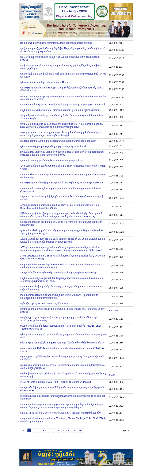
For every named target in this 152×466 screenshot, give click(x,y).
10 (74, 430)
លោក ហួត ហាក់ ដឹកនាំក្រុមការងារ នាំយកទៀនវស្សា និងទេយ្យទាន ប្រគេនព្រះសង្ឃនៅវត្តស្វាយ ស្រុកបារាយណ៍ (62, 104)
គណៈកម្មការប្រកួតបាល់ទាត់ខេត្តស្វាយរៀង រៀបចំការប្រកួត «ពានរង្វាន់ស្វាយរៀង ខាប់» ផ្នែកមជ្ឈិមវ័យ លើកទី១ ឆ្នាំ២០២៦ (62, 311)
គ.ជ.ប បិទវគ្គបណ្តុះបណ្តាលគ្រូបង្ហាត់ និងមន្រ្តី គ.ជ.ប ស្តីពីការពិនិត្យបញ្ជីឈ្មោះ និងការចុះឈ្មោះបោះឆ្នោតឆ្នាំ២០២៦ (60, 59)
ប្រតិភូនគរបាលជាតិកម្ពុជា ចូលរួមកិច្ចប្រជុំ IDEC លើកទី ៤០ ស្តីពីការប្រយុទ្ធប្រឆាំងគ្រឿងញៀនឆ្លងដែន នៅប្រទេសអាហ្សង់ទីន (61, 224)
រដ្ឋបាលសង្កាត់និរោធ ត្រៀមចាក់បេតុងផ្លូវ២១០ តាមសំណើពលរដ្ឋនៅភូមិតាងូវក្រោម (51, 160)
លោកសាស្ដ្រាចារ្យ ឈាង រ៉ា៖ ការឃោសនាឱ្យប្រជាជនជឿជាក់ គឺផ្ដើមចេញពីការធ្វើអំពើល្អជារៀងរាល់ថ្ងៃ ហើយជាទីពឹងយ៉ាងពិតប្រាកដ (61, 89)
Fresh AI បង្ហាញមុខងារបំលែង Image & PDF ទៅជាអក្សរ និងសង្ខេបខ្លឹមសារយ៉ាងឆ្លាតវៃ (55, 382)
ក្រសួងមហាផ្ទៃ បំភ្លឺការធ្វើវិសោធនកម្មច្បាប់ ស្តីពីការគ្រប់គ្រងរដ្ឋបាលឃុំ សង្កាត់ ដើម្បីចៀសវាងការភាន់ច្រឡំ (60, 110)
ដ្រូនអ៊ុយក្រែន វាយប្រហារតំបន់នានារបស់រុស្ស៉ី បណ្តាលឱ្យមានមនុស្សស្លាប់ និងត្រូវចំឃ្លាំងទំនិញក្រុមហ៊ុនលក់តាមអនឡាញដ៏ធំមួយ (60, 67)
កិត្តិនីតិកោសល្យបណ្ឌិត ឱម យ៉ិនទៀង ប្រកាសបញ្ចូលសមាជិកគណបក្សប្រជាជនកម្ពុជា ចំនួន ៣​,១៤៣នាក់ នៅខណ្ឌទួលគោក (62, 398)
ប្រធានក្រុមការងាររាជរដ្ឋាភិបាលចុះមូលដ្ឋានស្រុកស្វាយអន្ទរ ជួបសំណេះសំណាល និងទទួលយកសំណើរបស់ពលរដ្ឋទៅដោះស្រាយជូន (63, 176)
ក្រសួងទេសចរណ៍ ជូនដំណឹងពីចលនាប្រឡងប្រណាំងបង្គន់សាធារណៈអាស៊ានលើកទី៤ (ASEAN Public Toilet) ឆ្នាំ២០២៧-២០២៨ (60, 327)
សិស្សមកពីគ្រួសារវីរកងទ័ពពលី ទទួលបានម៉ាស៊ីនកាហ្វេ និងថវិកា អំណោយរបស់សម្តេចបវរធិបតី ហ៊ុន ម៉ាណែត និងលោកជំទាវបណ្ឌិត (62, 117)
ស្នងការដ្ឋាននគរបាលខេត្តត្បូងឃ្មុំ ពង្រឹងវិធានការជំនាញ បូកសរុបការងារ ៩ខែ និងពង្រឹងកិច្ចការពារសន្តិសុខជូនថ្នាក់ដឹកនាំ (63, 336)
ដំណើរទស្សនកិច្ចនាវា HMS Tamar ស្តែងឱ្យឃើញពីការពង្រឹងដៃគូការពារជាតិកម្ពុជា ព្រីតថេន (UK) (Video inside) (62, 350)
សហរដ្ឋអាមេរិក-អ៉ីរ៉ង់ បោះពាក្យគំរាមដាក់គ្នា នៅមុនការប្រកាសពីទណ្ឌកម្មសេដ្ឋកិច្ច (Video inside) (58, 272)
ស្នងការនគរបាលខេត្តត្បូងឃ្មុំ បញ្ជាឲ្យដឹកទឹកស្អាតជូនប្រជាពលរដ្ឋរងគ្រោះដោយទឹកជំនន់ (53, 146)
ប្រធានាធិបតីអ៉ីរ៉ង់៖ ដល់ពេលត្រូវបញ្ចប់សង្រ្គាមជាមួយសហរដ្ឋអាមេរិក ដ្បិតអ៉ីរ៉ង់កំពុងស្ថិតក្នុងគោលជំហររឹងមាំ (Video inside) (60, 190)
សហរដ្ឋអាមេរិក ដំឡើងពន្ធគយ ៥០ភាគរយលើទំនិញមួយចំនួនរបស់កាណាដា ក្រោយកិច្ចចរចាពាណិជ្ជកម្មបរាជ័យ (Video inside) (62, 389)
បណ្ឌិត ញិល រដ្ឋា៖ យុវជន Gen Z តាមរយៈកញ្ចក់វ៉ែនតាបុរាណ (44, 303)
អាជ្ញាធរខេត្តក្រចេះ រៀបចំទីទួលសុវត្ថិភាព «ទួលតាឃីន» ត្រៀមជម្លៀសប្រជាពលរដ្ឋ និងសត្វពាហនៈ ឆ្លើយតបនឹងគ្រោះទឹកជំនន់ (62, 358)
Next (80, 430)
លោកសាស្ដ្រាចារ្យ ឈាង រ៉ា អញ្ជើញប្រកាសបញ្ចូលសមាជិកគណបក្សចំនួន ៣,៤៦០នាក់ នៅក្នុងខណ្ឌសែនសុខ (61, 182)
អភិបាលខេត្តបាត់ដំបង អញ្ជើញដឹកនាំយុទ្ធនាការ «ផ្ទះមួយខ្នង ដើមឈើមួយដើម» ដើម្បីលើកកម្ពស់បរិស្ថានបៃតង (62, 342)
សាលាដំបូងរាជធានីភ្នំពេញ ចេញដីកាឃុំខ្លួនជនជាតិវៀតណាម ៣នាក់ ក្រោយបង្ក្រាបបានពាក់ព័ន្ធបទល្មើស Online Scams (63, 167)
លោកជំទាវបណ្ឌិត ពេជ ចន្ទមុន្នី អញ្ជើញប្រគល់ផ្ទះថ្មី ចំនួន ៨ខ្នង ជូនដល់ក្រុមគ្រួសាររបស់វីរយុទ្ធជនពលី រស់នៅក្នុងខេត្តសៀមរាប (63, 75)
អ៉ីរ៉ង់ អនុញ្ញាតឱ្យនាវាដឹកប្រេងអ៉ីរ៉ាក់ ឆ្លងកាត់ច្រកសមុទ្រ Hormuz (45, 82)
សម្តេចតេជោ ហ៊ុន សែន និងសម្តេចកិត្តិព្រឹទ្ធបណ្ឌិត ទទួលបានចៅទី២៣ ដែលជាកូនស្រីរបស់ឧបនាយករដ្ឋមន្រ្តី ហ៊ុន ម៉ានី (61, 198)
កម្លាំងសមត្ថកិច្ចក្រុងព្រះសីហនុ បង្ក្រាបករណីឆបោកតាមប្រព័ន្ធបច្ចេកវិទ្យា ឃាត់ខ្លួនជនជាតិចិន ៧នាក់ (58, 141)
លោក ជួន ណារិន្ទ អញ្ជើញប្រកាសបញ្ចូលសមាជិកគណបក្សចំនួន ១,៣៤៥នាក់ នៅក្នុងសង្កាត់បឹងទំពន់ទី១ (60, 413)
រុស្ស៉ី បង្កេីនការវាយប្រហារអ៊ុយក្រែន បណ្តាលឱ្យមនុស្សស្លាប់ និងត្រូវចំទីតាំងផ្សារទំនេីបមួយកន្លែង (56, 43)
